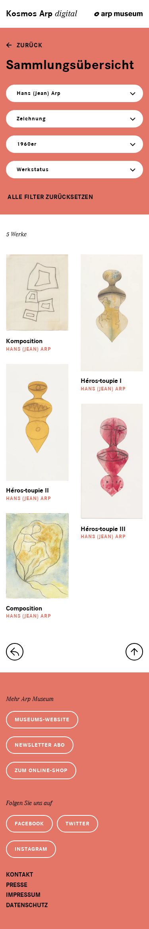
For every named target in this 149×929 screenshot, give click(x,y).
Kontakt (19, 874)
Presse (16, 884)
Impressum (23, 894)
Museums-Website (42, 719)
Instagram (31, 849)
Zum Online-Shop (41, 770)
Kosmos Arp (41, 14)
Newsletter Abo (40, 745)
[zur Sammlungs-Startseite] (14, 652)
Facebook (29, 823)
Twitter (77, 823)
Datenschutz (27, 905)
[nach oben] (134, 652)
